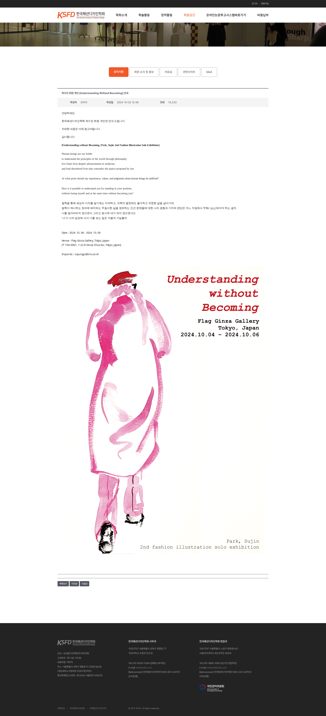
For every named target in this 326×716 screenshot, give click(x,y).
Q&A (209, 72)
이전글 (74, 583)
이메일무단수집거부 (97, 708)
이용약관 (61, 708)
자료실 (168, 72)
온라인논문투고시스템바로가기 (226, 15)
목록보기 (63, 583)
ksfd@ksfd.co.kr (144, 667)
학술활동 (144, 15)
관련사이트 (189, 72)
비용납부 (263, 15)
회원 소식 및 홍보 (144, 72)
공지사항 (119, 71)
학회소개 (121, 15)
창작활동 (166, 15)
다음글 (84, 583)
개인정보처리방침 (77, 708)
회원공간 (189, 15)
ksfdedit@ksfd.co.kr (217, 667)
